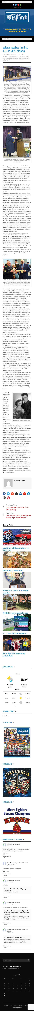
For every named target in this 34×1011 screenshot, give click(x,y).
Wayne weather (17, 706)
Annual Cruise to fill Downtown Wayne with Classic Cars (16, 549)
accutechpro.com (17, 1007)
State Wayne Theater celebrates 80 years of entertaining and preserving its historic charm (16, 911)
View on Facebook (7, 856)
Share (5, 857)
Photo (7, 853)
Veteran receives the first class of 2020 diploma (15, 49)
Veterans (15, 58)
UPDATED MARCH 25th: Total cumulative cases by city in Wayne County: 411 (18, 516)
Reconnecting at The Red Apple (12, 570)
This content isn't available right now (14, 937)
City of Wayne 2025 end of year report (15, 633)
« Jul (4, 995)
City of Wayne (7, 58)
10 (4, 986)
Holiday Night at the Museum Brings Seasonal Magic (14, 654)
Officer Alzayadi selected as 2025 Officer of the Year (16, 591)
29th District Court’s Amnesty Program (15, 613)
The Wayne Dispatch (13, 844)
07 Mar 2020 (13, 54)
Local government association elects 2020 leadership (17, 508)
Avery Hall (25, 56)
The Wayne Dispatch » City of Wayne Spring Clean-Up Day (16, 889)
